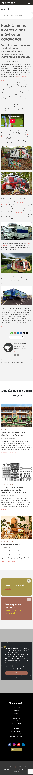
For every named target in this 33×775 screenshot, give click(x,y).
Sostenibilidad (13, 452)
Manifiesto (16, 713)
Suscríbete (16, 673)
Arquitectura (4, 509)
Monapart (15, 61)
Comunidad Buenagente (16, 739)
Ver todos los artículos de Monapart (12, 362)
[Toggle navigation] (28, 2)
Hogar (8, 15)
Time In (3, 561)
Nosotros (16, 710)
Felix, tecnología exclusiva (16, 733)
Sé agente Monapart (16, 731)
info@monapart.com (19, 351)
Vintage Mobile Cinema (17, 213)
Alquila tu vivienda (16, 723)
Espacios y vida (12, 15)
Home (5, 15)
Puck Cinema (5, 81)
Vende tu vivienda (16, 721)
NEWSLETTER (16, 749)
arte (2, 326)
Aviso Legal (22, 764)
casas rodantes (21, 76)
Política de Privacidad (11, 764)
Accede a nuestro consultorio (13, 612)
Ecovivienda (4, 452)
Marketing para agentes (16, 736)
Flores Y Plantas (11, 561)
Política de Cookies (9, 767)
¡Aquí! (8, 588)
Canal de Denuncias (22, 767)
